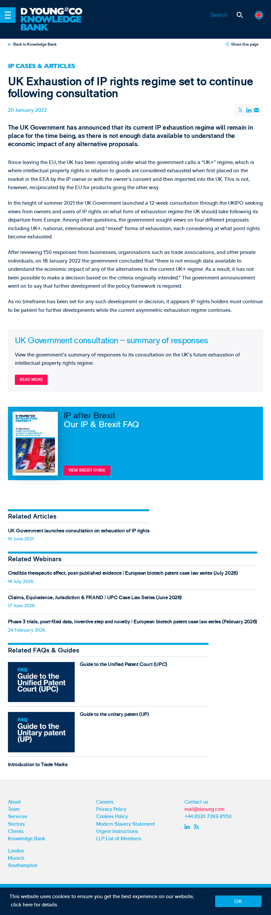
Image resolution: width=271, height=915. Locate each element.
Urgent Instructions (117, 831)
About (14, 802)
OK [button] (238, 901)
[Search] (240, 15)
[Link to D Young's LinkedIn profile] (188, 826)
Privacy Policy (111, 809)
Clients (15, 831)
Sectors (16, 824)
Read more (31, 379)
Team (13, 809)
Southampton (22, 865)
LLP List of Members (118, 839)
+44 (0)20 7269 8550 (208, 816)
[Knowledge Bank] (56, 23)
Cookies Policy (112, 816)
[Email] (257, 110)
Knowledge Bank (26, 839)
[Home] (56, 11)
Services (17, 816)
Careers (104, 802)
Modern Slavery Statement (125, 824)
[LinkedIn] (249, 110)
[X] (241, 110)
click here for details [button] (34, 904)
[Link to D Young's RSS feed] (198, 826)
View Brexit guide (86, 470)
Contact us (196, 802)
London (16, 851)
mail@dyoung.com (204, 809)
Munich (16, 858)
